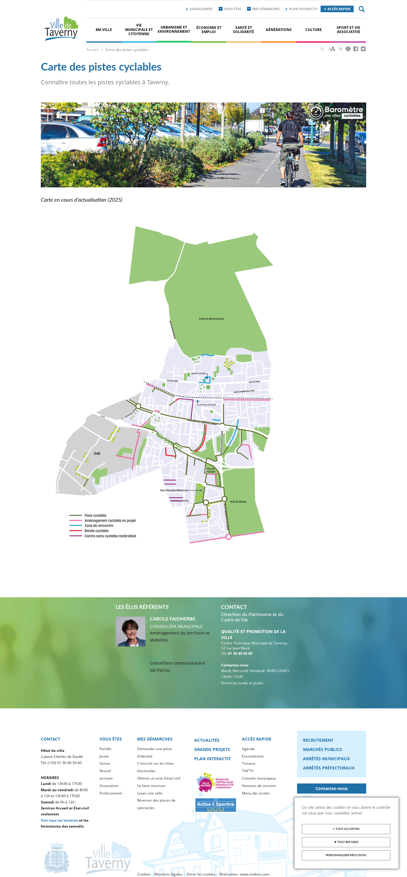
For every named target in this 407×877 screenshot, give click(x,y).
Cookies (143, 874)
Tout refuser (347, 842)
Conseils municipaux (259, 778)
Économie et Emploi (208, 29)
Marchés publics (322, 749)
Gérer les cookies (201, 874)
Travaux (248, 763)
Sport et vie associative (348, 29)
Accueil (92, 49)
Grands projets (212, 749)
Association (109, 785)
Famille (105, 748)
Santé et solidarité (243, 29)
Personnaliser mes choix (346, 855)
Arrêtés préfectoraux (329, 768)
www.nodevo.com (254, 874)
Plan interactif (303, 9)
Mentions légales (168, 874)
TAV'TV (247, 770)
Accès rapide (338, 9)
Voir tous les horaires (59, 820)
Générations (279, 29)
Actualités (207, 740)
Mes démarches (265, 9)
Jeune (104, 756)
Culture (313, 29)
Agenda (248, 748)
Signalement (201, 9)
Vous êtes (232, 9)
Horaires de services (259, 785)
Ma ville (104, 29)
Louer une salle (149, 793)
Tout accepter (347, 829)
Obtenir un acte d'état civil (158, 778)
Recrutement (318, 740)
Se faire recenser (151, 785)
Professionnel (111, 793)
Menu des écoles (256, 793)
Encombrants (253, 756)
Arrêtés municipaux (326, 758)
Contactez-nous (332, 788)
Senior (105, 763)
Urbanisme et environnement (174, 29)
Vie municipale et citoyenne (139, 29)
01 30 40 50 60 (240, 653)
